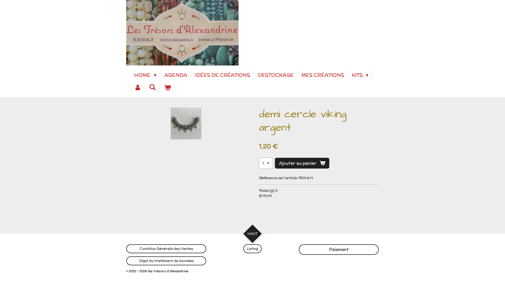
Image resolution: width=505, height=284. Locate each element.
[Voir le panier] (167, 87)
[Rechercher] (152, 87)
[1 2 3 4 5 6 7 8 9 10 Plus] (266, 163)
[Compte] (137, 87)
